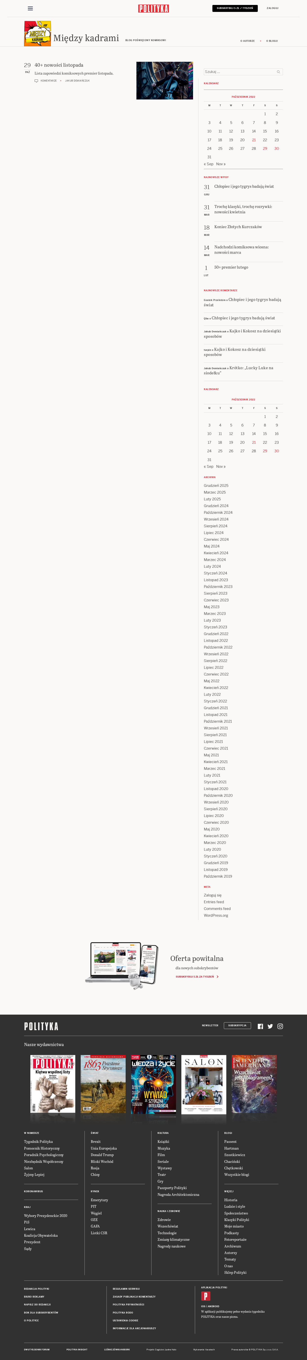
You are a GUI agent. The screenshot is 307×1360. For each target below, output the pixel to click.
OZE (94, 1219)
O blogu (272, 41)
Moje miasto (234, 1226)
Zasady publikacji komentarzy (134, 1296)
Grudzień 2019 (216, 863)
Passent (230, 1141)
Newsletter (210, 1025)
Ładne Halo (170, 1349)
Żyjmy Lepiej (34, 1174)
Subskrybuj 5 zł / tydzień (235, 8)
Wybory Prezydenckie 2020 (45, 1215)
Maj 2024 (212, 546)
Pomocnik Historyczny (42, 1148)
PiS (26, 1222)
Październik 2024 (218, 512)
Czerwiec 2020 (216, 822)
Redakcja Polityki (36, 1288)
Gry (160, 1181)
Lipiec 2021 (213, 741)
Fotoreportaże (235, 1239)
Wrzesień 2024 (216, 519)
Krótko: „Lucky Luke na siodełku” (239, 370)
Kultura (163, 1133)
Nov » (221, 164)
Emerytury (99, 1199)
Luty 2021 (212, 775)
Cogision (159, 1349)
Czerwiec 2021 (216, 748)
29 (265, 148)
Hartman (231, 1148)
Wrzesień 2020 (216, 802)
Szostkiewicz (234, 1154)
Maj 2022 (211, 681)
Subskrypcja (237, 1025)
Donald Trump (102, 1154)
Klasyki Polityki (236, 1219)
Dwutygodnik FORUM (37, 1349)
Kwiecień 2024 (216, 553)
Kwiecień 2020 (216, 836)
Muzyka (164, 1148)
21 (254, 140)
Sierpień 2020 (216, 809)
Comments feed (217, 908)
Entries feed (214, 902)
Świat (95, 1133)
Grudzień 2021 (216, 708)
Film (161, 1154)
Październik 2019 (218, 876)
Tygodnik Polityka (38, 1141)
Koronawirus (33, 1191)
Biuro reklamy (34, 1296)
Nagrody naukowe (172, 1246)
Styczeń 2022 (215, 701)
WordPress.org (216, 915)
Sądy (28, 1248)
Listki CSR (99, 1232)
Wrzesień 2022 (216, 654)
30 (276, 148)
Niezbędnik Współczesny (43, 1161)
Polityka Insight (77, 1349)
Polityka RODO (123, 1312)
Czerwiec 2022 (216, 674)
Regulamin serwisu (126, 1288)
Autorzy (230, 1252)
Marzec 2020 (215, 842)
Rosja (95, 1167)
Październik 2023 (218, 586)
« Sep (209, 164)
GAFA (95, 1226)
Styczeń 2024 (215, 573)
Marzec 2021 (214, 768)
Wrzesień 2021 (216, 728)
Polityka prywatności (128, 1304)
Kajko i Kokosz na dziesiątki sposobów (242, 333)
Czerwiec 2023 (216, 600)
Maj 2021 (211, 755)
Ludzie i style (234, 1206)
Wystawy (165, 1167)
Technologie (167, 1232)
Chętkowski (233, 1167)
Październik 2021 (218, 721)
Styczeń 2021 (215, 782)
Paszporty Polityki (172, 1187)
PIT (93, 1206)
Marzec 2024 (215, 559)
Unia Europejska (104, 1148)
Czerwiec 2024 (216, 539)
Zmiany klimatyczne (174, 1239)
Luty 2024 (212, 566)
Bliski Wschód (102, 1161)
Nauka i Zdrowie (169, 1211)
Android (213, 1306)
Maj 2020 (212, 829)
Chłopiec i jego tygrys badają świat (242, 301)
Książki (163, 1141)
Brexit (96, 1141)
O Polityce (31, 1320)
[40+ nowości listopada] (164, 80)
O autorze (247, 41)
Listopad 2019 (216, 869)
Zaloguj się (213, 895)
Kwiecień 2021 (216, 761)
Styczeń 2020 (215, 856)
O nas (228, 1265)
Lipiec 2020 (214, 815)
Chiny (95, 1174)
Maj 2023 (212, 607)
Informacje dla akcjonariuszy (134, 1328)
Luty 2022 (212, 694)
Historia (230, 1199)
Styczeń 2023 (215, 627)
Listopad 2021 (215, 714)
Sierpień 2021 (215, 735)
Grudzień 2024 (216, 505)
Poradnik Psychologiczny (44, 1154)
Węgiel (96, 1213)
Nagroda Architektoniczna (178, 1194)
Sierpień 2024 (215, 526)
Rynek (95, 1191)
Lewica (29, 1228)
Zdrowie (164, 1219)
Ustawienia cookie (125, 1320)
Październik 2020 (218, 795)
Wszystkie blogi (236, 1174)
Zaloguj (272, 8)
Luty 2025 (212, 499)
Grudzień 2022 (216, 633)
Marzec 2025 (215, 492)
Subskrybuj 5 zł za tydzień (195, 976)
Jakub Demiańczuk (77, 80)
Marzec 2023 (215, 613)
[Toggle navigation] (30, 8)
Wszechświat (168, 1226)
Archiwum (232, 1246)
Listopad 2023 (216, 580)
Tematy (230, 1259)
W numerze (31, 1133)
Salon (28, 1167)
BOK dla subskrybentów (41, 1312)
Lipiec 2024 (214, 532)
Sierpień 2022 (215, 660)
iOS (203, 1306)
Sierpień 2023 (215, 593)
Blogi (228, 1133)
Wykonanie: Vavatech (204, 1349)
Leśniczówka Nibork (117, 1349)
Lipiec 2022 (213, 667)
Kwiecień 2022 (216, 687)
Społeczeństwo (236, 1213)
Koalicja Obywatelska (41, 1235)
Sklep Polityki (235, 1272)
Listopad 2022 (216, 640)
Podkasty (231, 1232)
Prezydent (32, 1241)
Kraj (27, 1207)
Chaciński (232, 1161)
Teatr (162, 1174)
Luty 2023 (212, 620)
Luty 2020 (212, 849)
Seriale (163, 1161)
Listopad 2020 (216, 788)
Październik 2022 (218, 647)
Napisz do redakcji (37, 1304)
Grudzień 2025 (216, 485)
